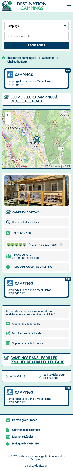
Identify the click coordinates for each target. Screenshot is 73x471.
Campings (48, 57)
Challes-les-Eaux (17, 61)
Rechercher (36, 45)
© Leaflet (56, 166)
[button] (36, 139)
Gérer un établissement (26, 429)
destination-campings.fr (21, 57)
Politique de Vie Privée (25, 443)
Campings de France (24, 420)
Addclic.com (40, 465)
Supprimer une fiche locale (28, 343)
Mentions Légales (22, 436)
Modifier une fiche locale (26, 333)
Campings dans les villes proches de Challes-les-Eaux (37, 360)
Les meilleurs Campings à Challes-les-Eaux (34, 99)
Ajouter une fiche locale (26, 323)
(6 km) (17, 376)
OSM (67, 166)
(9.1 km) (54, 376)
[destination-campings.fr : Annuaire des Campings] (26, 6)
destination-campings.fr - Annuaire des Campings (41, 458)
